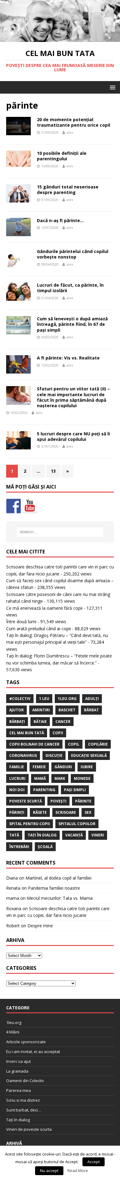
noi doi (17, 789)
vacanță (74, 835)
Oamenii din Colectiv (25, 1080)
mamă (40, 778)
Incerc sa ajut (18, 1061)
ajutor (16, 710)
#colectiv (19, 698)
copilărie (98, 744)
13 (53, 471)
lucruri (17, 778)
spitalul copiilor (76, 823)
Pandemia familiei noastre (54, 888)
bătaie (40, 721)
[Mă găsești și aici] (13, 506)
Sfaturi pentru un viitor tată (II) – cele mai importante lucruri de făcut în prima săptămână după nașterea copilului (73, 397)
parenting (44, 789)
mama (12, 898)
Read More (77, 1170)
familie (16, 766)
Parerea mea (18, 1090)
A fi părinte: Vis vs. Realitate (68, 358)
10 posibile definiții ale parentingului (61, 156)
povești (58, 801)
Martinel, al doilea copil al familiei (58, 878)
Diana (12, 878)
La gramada (17, 1071)
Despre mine (40, 926)
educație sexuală (89, 755)
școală (45, 846)
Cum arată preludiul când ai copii (38, 628)
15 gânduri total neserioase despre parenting (67, 189)
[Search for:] (60, 532)
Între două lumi (21, 621)
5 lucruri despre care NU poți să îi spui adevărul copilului (73, 436)
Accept (93, 1161)
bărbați (17, 721)
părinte (83, 801)
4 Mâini (12, 1032)
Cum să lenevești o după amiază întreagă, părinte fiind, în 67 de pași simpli (72, 324)
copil (73, 744)
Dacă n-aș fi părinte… (60, 220)
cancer (62, 721)
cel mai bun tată (26, 732)
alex (69, 132)
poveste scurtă (25, 801)
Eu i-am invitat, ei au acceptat (33, 1051)
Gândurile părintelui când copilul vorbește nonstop (72, 254)
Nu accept (49, 1170)
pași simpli (75, 789)
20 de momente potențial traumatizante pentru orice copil (73, 122)
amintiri (41, 710)
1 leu (44, 698)
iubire (87, 766)
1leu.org (67, 698)
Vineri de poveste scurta (29, 1129)
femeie (39, 766)
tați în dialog (42, 835)
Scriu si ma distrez (23, 1100)
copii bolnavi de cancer (34, 744)
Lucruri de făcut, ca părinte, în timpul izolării (70, 287)
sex (88, 812)
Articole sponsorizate (26, 1041)
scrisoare (65, 812)
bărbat (91, 710)
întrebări (19, 846)
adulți (92, 698)
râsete (40, 812)
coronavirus (23, 755)
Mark (59, 778)
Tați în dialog (18, 1119)
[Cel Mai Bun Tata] (60, 38)
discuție (54, 755)
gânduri (63, 766)
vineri (97, 835)
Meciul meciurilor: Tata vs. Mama (60, 898)
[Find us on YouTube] (29, 506)
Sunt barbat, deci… (23, 1110)
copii (58, 732)
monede (82, 778)
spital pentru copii (29, 823)
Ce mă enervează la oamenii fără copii (44, 608)
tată (14, 835)
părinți (16, 812)
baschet (66, 710)
